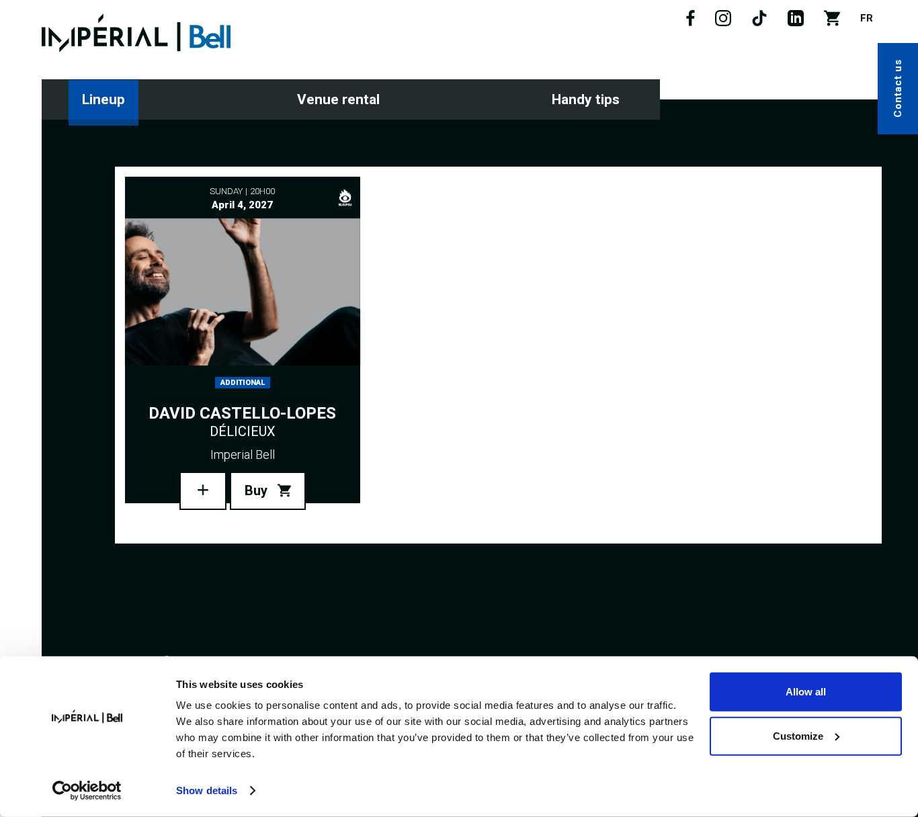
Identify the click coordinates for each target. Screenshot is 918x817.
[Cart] (832, 23)
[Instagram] (723, 23)
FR (866, 18)
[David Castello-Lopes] (202, 491)
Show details (206, 790)
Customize (798, 735)
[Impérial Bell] (136, 33)
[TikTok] (759, 23)
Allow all (806, 691)
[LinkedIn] (796, 23)
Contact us (898, 89)
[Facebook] (690, 23)
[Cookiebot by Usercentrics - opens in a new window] (87, 791)
